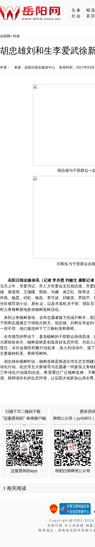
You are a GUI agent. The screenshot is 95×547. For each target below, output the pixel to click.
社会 (76, 16)
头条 (76, 10)
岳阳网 (5, 36)
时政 (16, 36)
